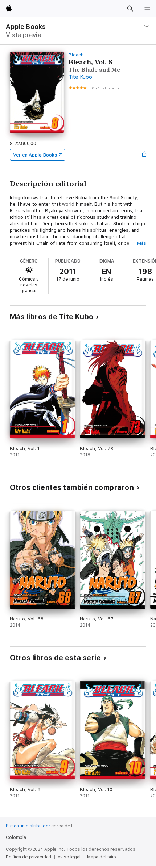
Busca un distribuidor (28, 825)
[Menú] (147, 8)
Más (141, 243)
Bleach (76, 54)
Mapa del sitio (101, 856)
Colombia (16, 837)
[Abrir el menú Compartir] (144, 155)
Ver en (35, 155)
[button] (130, 8)
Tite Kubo (80, 77)
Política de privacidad (28, 856)
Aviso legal (69, 856)
